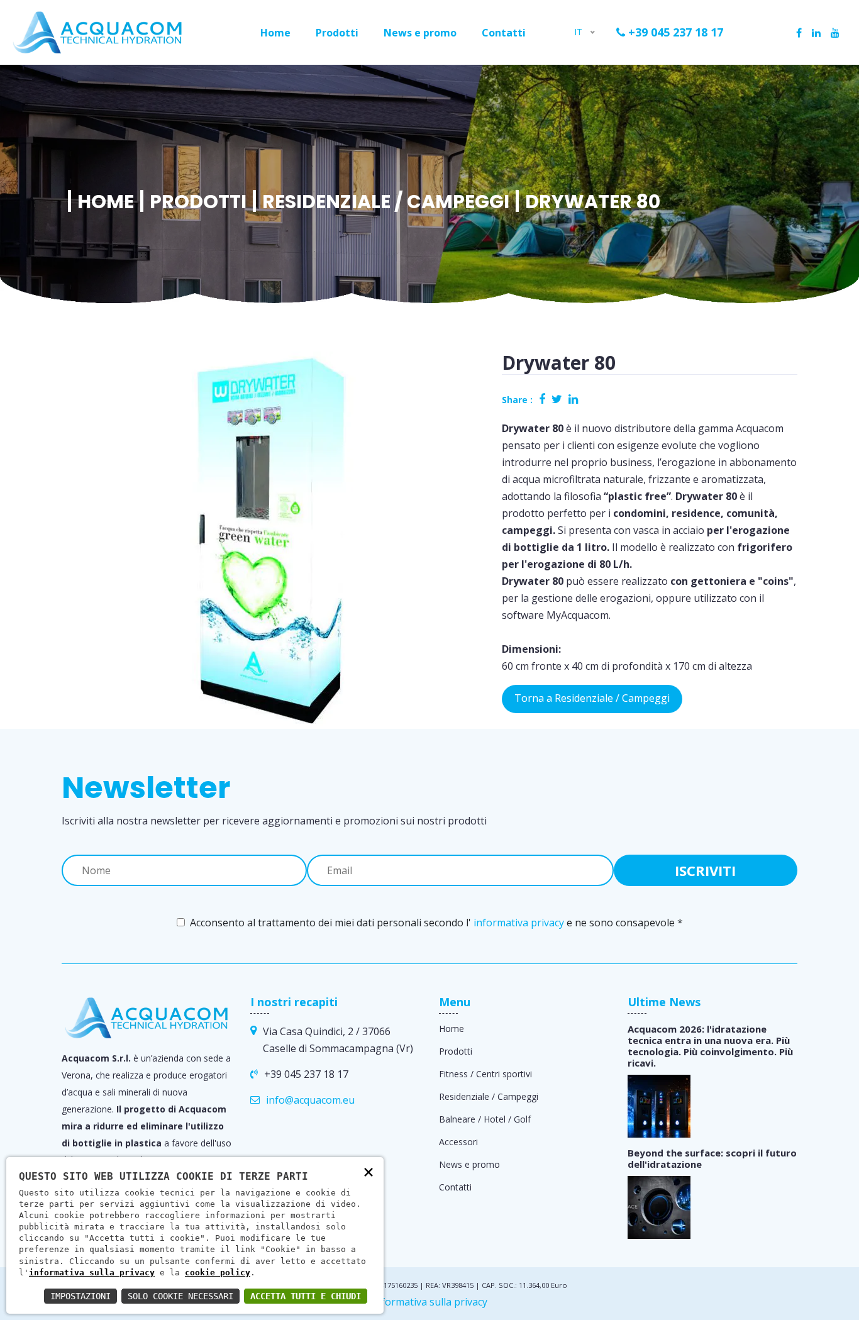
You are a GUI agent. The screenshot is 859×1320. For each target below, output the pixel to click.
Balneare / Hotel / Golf (485, 1119)
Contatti (504, 33)
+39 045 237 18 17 (674, 32)
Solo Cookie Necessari (180, 1296)
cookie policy (217, 1272)
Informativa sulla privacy (429, 1302)
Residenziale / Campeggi (385, 202)
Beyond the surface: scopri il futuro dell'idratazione (712, 1158)
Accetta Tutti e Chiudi (305, 1296)
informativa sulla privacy (92, 1272)
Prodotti (337, 33)
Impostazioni (80, 1296)
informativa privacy (519, 922)
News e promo (420, 33)
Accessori (458, 1142)
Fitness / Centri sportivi (485, 1074)
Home (275, 33)
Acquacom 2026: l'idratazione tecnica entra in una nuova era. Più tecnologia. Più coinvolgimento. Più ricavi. (710, 1045)
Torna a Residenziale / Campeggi (592, 698)
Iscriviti (705, 870)
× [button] (368, 1171)
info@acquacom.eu (310, 1100)
